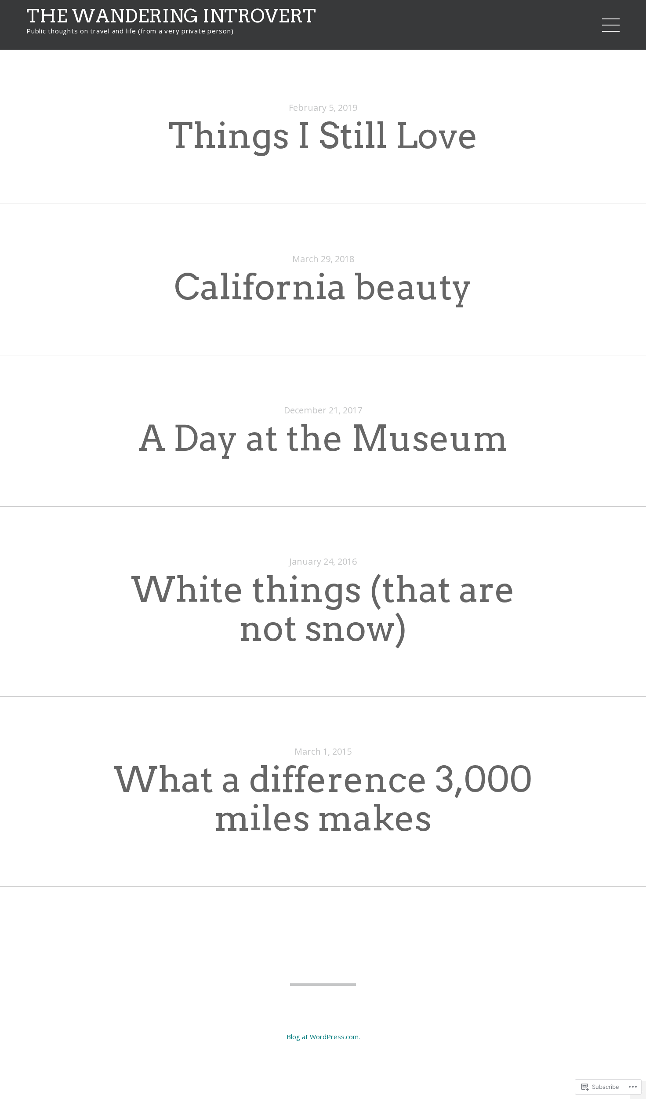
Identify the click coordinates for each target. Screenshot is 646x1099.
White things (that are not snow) (323, 609)
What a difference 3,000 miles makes (323, 799)
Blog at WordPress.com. (323, 1036)
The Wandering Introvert (171, 16)
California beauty (323, 287)
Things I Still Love (323, 135)
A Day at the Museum (323, 438)
